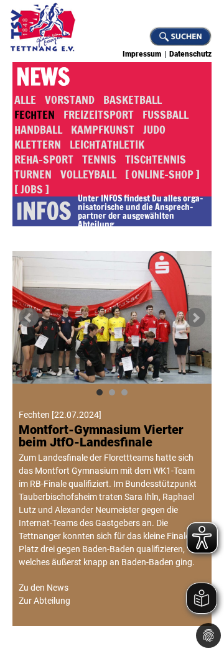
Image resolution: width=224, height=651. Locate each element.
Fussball (165, 114)
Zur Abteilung (44, 601)
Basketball (132, 99)
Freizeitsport (98, 114)
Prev (29, 318)
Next (195, 318)
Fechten (34, 114)
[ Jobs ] (31, 189)
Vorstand (70, 99)
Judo (154, 129)
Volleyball (88, 174)
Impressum (142, 54)
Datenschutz (190, 54)
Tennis (99, 159)
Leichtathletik (107, 144)
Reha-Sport (43, 159)
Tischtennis (155, 159)
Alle (25, 99)
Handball (38, 129)
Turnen (33, 174)
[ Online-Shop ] (162, 174)
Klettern (37, 144)
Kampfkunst (102, 129)
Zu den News (43, 588)
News (43, 77)
